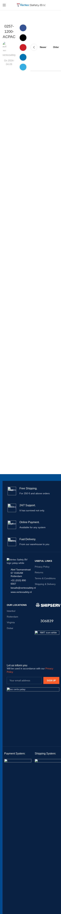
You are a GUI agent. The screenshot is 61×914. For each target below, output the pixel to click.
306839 (47, 621)
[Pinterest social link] (23, 47)
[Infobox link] (33, 491)
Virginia (11, 622)
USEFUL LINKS (43, 561)
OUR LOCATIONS (17, 605)
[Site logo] (30, 5)
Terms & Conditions (45, 578)
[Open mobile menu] (4, 5)
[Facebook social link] (23, 27)
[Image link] (47, 642)
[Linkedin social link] (23, 57)
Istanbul (11, 611)
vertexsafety (9, 55)
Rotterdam (12, 616)
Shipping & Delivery (45, 584)
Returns (39, 572)
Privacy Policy (42, 566)
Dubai (10, 628)
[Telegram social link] (23, 67)
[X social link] (23, 37)
